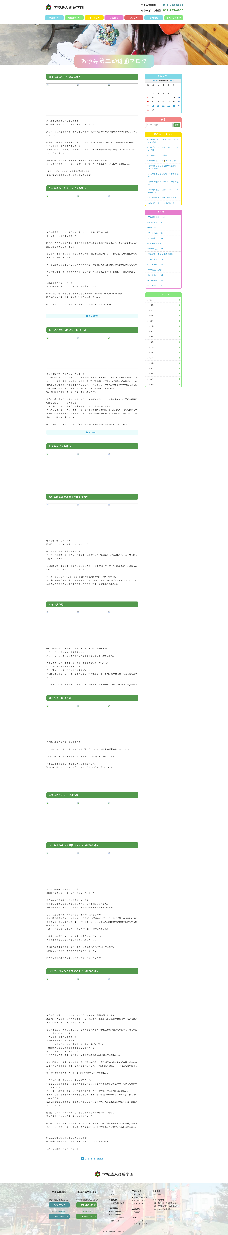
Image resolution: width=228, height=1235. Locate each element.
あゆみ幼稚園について (119, 1211)
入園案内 (114, 18)
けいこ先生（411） (156, 227)
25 (158, 105)
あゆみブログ (139, 1221)
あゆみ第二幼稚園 (117, 1218)
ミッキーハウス (139, 1194)
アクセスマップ (59, 1205)
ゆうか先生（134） (156, 280)
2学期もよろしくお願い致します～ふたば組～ (163, 140)
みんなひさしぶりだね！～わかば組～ (163, 175)
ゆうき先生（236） (156, 275)
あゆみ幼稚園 (116, 1214)
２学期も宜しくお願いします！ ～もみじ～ (163, 191)
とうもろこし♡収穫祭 (157, 155)
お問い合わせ (172, 18)
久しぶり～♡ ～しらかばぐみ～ (162, 203)
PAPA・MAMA (139, 1204)
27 (168, 105)
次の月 (171, 80)
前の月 (155, 80)
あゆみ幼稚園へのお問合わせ (165, 1203)
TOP (112, 1194)
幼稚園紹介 (73, 18)
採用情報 (154, 18)
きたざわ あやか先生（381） (161, 254)
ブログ (132, 18)
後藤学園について (117, 1203)
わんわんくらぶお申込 (162, 1209)
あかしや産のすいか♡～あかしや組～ (163, 183)
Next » (100, 1159)
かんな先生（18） (156, 285)
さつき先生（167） (156, 222)
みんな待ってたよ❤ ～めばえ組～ (163, 197)
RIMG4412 (94, 432)
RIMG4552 (94, 316)
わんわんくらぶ (139, 1201)
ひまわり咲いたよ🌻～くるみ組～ (162, 160)
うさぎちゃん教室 (140, 1197)
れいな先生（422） (156, 249)
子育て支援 (92, 18)
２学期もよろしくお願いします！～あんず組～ (163, 167)
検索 (177, 125)
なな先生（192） (155, 270)
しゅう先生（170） (156, 259)
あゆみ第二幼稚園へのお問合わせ (166, 1206)
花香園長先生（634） (157, 217)
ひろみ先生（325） (156, 233)
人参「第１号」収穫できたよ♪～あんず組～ (163, 148)
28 (174, 105)
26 (163, 105)
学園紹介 (53, 18)
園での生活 (115, 1221)
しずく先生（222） (156, 264)
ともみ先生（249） (156, 238)
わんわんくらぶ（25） (157, 243)
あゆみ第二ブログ (140, 1224)
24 (153, 105)
